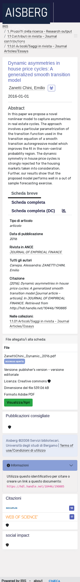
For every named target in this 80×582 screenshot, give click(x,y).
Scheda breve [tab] (24, 193)
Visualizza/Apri (18, 402)
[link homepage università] (16, 36)
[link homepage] (28, 13)
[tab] (64, 210)
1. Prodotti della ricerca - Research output (39, 31)
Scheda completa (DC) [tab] (33, 210)
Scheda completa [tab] (28, 202)
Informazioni (19, 465)
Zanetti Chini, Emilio (27, 87)
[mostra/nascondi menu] (76, 36)
